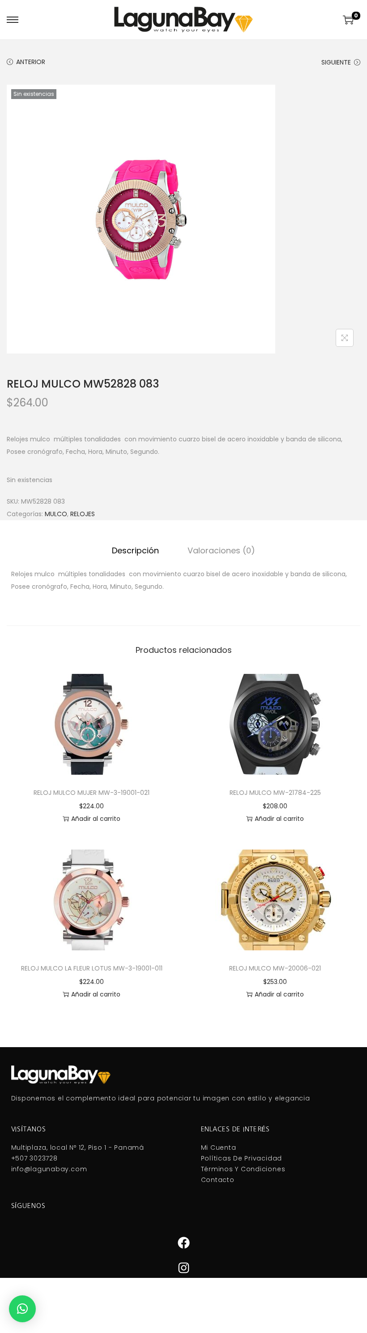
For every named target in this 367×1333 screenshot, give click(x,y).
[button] (22, 1308)
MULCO (56, 513)
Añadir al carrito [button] (95, 818)
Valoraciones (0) (221, 550)
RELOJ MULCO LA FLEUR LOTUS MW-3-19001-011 (91, 968)
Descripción (135, 550)
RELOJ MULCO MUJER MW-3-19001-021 (91, 792)
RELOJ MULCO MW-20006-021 (275, 968)
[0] (348, 19)
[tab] (135, 550)
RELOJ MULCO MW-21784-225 (275, 792)
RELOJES (82, 513)
